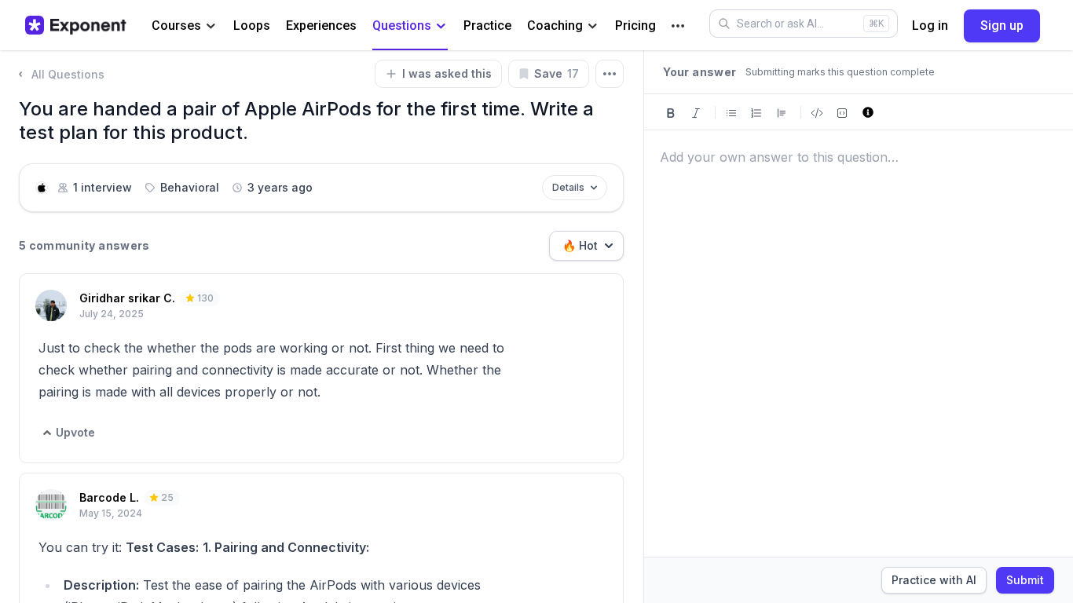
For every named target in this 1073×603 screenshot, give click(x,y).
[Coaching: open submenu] (592, 26)
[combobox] (586, 246)
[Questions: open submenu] (441, 26)
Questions (401, 25)
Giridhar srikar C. (127, 298)
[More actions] (609, 74)
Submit (1025, 580)
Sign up (1002, 25)
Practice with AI (934, 580)
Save (556, 73)
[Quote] (782, 112)
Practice (487, 25)
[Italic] (696, 112)
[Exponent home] (75, 25)
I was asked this (447, 73)
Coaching (555, 25)
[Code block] (842, 112)
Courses (176, 25)
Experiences (321, 25)
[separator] (643, 326)
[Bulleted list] (731, 112)
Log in (930, 25)
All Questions (67, 74)
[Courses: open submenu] (211, 26)
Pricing (635, 25)
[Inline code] (817, 112)
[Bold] (671, 112)
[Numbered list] (756, 112)
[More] (678, 25)
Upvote (75, 432)
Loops (251, 25)
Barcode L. (109, 497)
